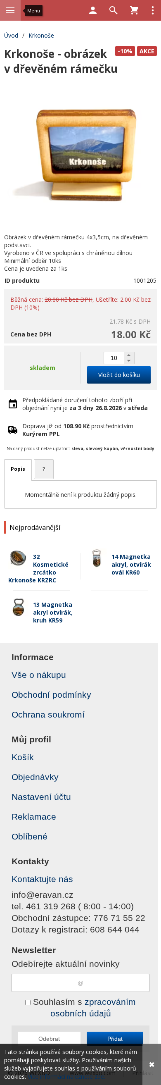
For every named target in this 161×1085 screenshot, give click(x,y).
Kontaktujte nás (42, 879)
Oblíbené (29, 836)
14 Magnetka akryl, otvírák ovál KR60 (131, 564)
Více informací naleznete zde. (66, 1076)
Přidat (115, 1038)
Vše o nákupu (39, 675)
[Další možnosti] (152, 10)
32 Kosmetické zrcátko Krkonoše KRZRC (38, 568)
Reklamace (34, 816)
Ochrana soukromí (48, 714)
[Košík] (134, 10)
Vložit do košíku (119, 375)
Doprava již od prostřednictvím (77, 430)
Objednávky (35, 777)
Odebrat (49, 1038)
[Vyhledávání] (113, 10)
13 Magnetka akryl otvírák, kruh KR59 (53, 612)
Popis (18, 468)
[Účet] (93, 10)
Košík (23, 757)
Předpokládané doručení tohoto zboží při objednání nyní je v (85, 404)
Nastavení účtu (41, 796)
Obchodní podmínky (51, 694)
